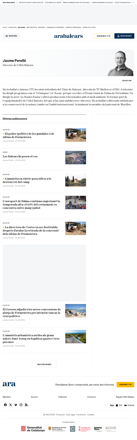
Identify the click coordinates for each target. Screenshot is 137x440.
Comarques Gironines (55, 27)
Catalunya (12, 27)
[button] (133, 2)
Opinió (5, 152)
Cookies (90, 414)
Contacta (91, 397)
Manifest (7, 397)
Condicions (81, 414)
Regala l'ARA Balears (125, 397)
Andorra (41, 27)
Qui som (34, 397)
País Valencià (31, 27)
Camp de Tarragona (73, 27)
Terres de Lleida (89, 27)
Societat (6, 129)
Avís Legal (70, 414)
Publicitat (62, 397)
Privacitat (60, 414)
